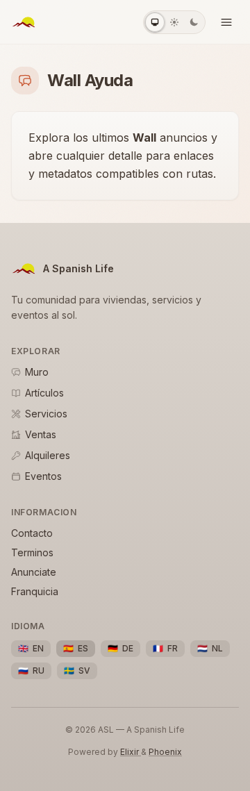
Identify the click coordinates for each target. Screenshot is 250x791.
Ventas (40, 434)
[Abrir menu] (226, 22)
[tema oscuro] (193, 22)
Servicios (46, 413)
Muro (37, 372)
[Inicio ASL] (23, 22)
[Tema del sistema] (155, 22)
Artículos (44, 393)
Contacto (32, 533)
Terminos (32, 552)
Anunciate (33, 572)
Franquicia (34, 591)
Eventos (43, 476)
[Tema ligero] (174, 22)
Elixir (130, 752)
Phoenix (165, 752)
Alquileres (47, 455)
